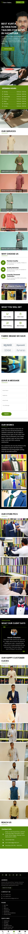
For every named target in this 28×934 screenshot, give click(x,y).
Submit (6, 414)
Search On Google (7, 887)
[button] (7, 49)
